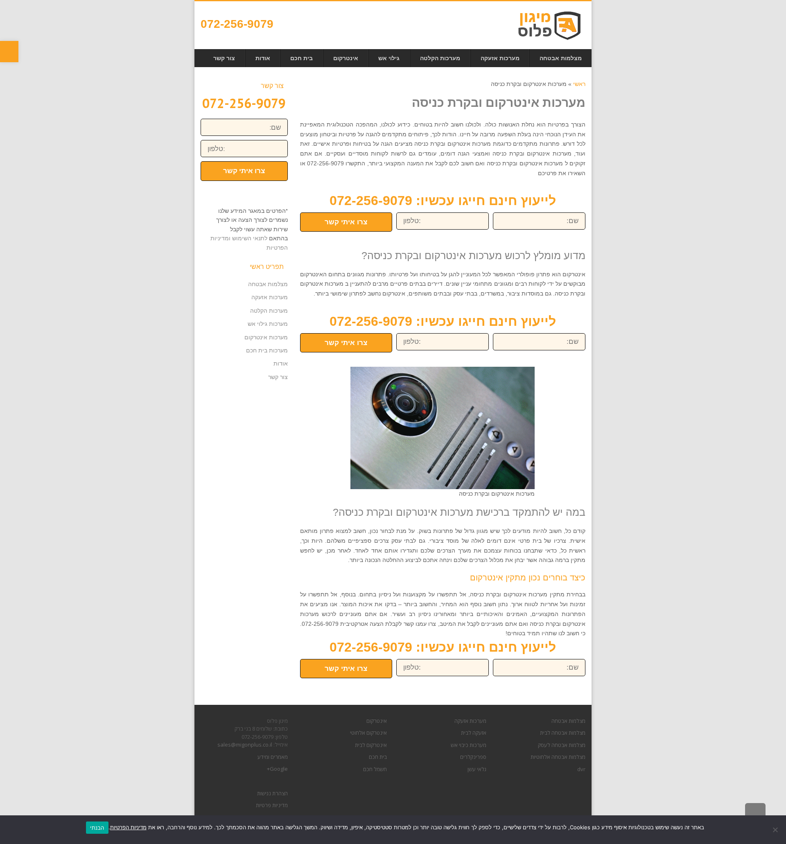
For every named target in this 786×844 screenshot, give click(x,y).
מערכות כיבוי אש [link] (468, 745)
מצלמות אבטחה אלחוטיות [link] (558, 757)
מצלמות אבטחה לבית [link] (562, 732)
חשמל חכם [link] (375, 769)
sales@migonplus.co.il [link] (244, 744)
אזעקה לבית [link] (473, 732)
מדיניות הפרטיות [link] (128, 827)
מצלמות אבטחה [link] (268, 284)
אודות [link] (280, 363)
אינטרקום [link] (376, 720)
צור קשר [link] (278, 377)
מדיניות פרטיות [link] (272, 805)
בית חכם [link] (378, 757)
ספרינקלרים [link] (473, 757)
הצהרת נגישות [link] (272, 793)
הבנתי (97, 827)
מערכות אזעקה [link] (269, 297)
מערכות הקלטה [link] (269, 310)
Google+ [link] (277, 768)
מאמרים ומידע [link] (272, 757)
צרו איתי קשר (346, 222)
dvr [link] (581, 769)
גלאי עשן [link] (477, 769)
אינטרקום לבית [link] (371, 745)
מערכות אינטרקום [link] (266, 337)
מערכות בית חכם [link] (267, 350)
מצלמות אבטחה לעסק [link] (561, 745)
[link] (9, 51)
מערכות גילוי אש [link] (268, 323)
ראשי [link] (579, 84)
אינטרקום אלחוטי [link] (368, 732)
